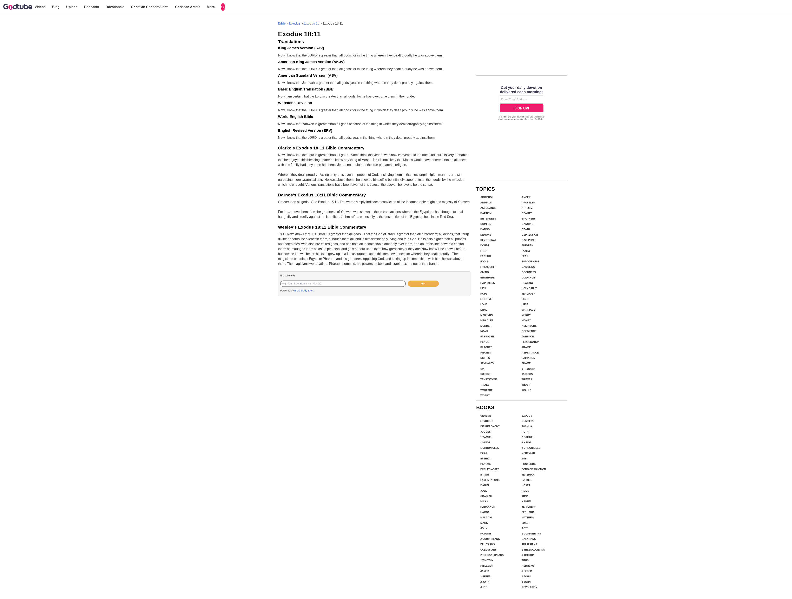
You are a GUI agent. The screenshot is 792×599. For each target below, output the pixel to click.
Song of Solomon (534, 469)
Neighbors (529, 325)
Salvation (528, 358)
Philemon (486, 565)
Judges (485, 431)
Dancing (527, 224)
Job (524, 458)
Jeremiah (528, 474)
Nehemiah (528, 453)
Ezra (483, 453)
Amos (525, 490)
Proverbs (529, 464)
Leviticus (486, 421)
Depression (530, 234)
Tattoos (527, 374)
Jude (483, 587)
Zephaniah (529, 506)
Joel (483, 490)
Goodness (529, 272)
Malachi (486, 517)
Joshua (527, 426)
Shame (526, 363)
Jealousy (528, 293)
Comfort (486, 224)
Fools (484, 261)
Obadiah (486, 496)
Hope (483, 293)
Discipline (528, 240)
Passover (487, 336)
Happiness (487, 283)
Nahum (526, 501)
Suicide (485, 374)
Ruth (525, 431)
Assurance (488, 208)
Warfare (486, 390)
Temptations (488, 379)
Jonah (526, 496)
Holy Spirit (529, 288)
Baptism (485, 213)
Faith (483, 250)
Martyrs (486, 315)
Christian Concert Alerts (150, 7)
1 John (526, 576)
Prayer (485, 352)
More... (212, 7)
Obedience (529, 331)
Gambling (528, 266)
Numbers (528, 421)
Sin (482, 368)
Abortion (487, 197)
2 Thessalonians (492, 555)
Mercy (526, 315)
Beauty (527, 213)
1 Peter (527, 571)
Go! (423, 283)
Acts (525, 528)
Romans (485, 533)
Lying (484, 309)
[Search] (223, 7)
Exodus (294, 23)
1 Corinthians (531, 533)
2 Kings (527, 442)
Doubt (484, 245)
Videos (40, 7)
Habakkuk (487, 506)
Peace (484, 342)
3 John (526, 581)
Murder (485, 325)
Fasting (485, 256)
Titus (525, 560)
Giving (484, 272)
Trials (484, 384)
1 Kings (485, 442)
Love (483, 304)
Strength (528, 368)
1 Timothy (528, 555)
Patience (528, 336)
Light (525, 299)
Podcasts (91, 7)
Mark (484, 522)
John (483, 528)
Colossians (488, 549)
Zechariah (529, 512)
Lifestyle (486, 299)
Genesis (485, 415)
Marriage (528, 309)
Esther (485, 458)
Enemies (527, 245)
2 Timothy (486, 560)
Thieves (527, 379)
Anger (526, 197)
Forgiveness (530, 261)
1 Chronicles (489, 447)
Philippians (529, 544)
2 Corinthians (490, 539)
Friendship (487, 266)
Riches (485, 358)
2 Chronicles (531, 447)
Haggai (485, 512)
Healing (527, 283)
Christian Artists (187, 7)
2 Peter (485, 576)
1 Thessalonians (533, 549)
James (484, 571)
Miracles (486, 320)
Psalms (485, 464)
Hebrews (528, 565)
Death (526, 229)
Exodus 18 (311, 23)
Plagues (486, 347)
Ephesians (487, 544)
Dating (485, 229)
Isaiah (484, 474)
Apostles (528, 202)
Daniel (485, 485)
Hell (483, 288)
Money (526, 320)
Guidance (528, 277)
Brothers (529, 218)
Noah (484, 331)
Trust (526, 384)
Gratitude (487, 277)
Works (526, 390)
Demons (485, 234)
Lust (525, 304)
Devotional (488, 240)
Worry (485, 395)
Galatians (529, 539)
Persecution (531, 342)
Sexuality (487, 363)
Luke (525, 522)
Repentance (530, 352)
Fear (525, 256)
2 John (484, 581)
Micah (484, 501)
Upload (72, 7)
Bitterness (488, 218)
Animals (486, 202)
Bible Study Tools (304, 290)
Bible (282, 23)
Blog (56, 7)
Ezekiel (527, 480)
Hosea (526, 485)
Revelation (529, 587)
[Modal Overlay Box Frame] (521, 103)
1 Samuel (486, 437)
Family (526, 250)
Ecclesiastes (489, 469)
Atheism (527, 208)
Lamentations (490, 480)
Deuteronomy (490, 426)
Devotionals (115, 7)
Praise (526, 347)
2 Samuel (528, 437)
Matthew (528, 517)
